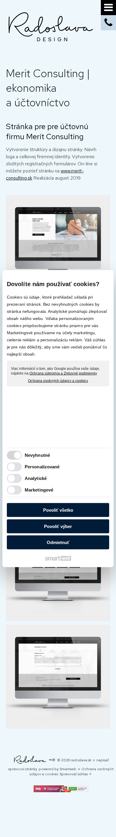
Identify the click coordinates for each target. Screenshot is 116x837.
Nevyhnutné (37, 454)
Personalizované (42, 466)
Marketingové (39, 489)
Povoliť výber (58, 526)
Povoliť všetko (58, 510)
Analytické (36, 478)
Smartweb (67, 769)
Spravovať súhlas (73, 774)
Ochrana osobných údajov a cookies (58, 381)
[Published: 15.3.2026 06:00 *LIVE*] (52, 760)
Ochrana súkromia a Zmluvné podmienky (63, 373)
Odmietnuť (58, 542)
